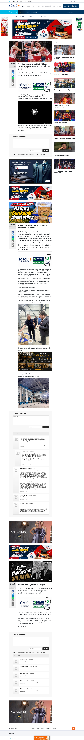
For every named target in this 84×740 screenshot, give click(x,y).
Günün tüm (70, 12)
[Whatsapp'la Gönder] (13, 78)
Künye (38, 728)
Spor (53, 6)
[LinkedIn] (13, 76)
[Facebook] (13, 71)
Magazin (58, 6)
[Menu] (65, 6)
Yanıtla (22, 447)
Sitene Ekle (29, 1)
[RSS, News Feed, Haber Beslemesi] (73, 728)
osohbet (12, 733)
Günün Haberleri (20, 1)
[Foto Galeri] (74, 1)
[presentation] (13, 12)
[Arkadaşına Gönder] (13, 80)
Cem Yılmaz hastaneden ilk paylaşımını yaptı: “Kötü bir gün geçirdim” (39, 12)
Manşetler (14, 1)
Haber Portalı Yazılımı (15, 738)
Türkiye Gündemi (46, 6)
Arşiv (25, 1)
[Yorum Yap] (13, 85)
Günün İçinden (36, 6)
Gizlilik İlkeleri (47, 728)
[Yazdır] (13, 82)
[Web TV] (71, 1)
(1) (26, 447)
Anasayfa (33, 728)
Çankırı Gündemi (26, 6)
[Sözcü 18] (14, 6)
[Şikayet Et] (46, 448)
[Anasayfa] (10, 1)
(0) (28, 447)
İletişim (42, 728)
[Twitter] (13, 73)
